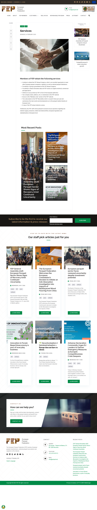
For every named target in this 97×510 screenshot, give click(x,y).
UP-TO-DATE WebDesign (84, 483)
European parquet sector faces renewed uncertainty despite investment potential (81, 467)
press (21, 289)
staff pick (13, 292)
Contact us (16, 421)
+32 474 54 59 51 (53, 453)
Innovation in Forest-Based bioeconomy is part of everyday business (81, 473)
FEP (26, 26)
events (12, 289)
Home (22, 26)
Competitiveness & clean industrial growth (81, 64)
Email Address (53, 217)
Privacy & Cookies (71, 483)
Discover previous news (56, 224)
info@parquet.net (73, 9)
